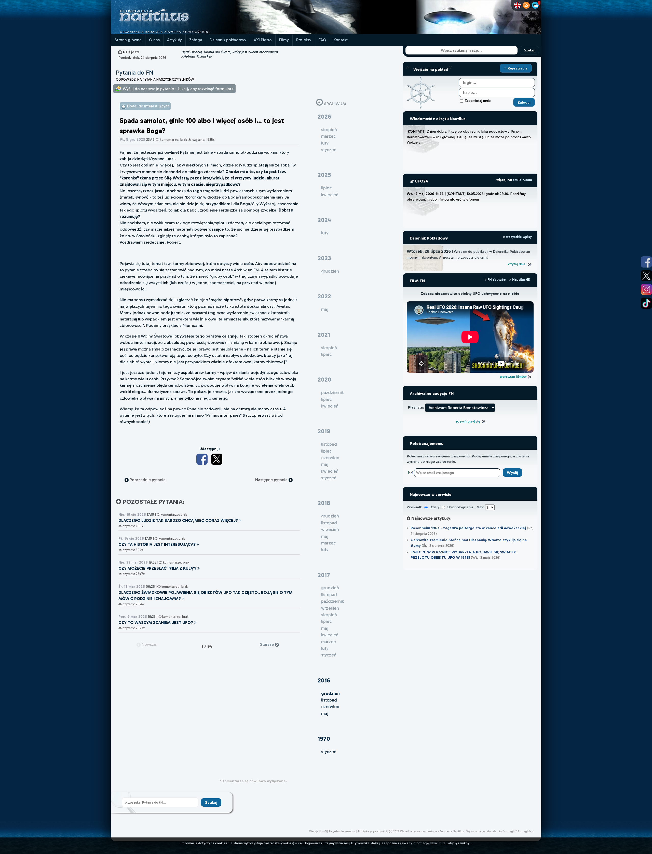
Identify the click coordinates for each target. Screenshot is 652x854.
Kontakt (341, 39)
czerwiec (330, 706)
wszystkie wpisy (518, 237)
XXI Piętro (263, 39)
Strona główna (128, 39)
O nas (154, 39)
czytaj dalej (517, 264)
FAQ (322, 39)
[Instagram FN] (646, 289)
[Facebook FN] (646, 262)
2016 (324, 680)
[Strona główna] (173, 33)
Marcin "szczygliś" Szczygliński (513, 831)
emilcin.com (522, 180)
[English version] (517, 5)
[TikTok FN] (646, 303)
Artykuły (174, 39)
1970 (324, 738)
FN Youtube (497, 280)
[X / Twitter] (216, 459)
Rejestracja (517, 68)
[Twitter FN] (646, 275)
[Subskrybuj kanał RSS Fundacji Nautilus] (526, 5)
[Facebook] (202, 459)
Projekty (303, 39)
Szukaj (529, 50)
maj (324, 713)
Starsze (267, 644)
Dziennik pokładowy (228, 39)
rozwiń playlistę (468, 421)
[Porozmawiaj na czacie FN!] (535, 5)
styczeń (328, 751)
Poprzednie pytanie (147, 479)
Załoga (195, 39)
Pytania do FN (134, 72)
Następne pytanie (272, 479)
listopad (329, 700)
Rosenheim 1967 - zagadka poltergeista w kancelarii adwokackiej (468, 528)
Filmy (284, 39)
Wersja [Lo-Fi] (318, 831)
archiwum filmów (513, 376)
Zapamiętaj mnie (478, 100)
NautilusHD (520, 280)
